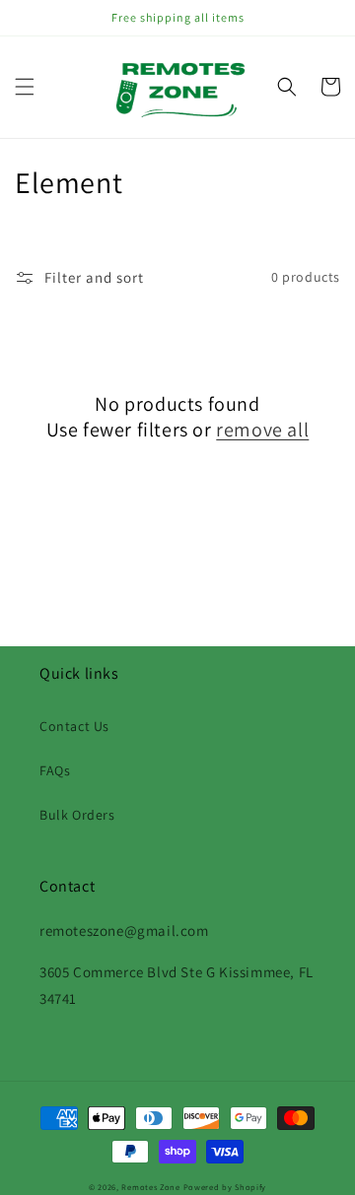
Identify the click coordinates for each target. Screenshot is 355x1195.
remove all (262, 429)
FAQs (54, 770)
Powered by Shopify (225, 1186)
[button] (24, 86)
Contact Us (74, 726)
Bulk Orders (77, 815)
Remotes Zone (150, 1186)
